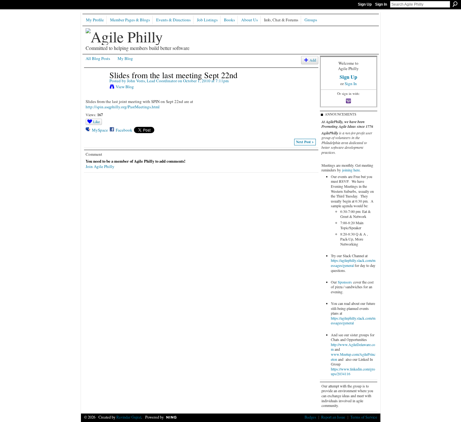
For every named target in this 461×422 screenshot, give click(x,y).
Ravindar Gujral (128, 416)
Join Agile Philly (100, 166)
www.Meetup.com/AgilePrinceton (353, 357)
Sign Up (365, 4)
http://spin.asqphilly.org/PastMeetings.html (123, 107)
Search (455, 4)
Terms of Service (363, 416)
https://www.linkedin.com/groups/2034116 (353, 371)
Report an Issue (333, 416)
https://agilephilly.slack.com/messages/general (353, 263)
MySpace (100, 130)
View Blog (125, 86)
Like (96, 121)
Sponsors (345, 281)
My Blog (125, 58)
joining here (351, 169)
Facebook (124, 130)
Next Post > (305, 141)
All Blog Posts (98, 58)
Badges (310, 416)
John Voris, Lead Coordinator (152, 81)
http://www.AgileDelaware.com (353, 347)
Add (313, 60)
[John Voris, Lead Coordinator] (96, 88)
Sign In (381, 4)
